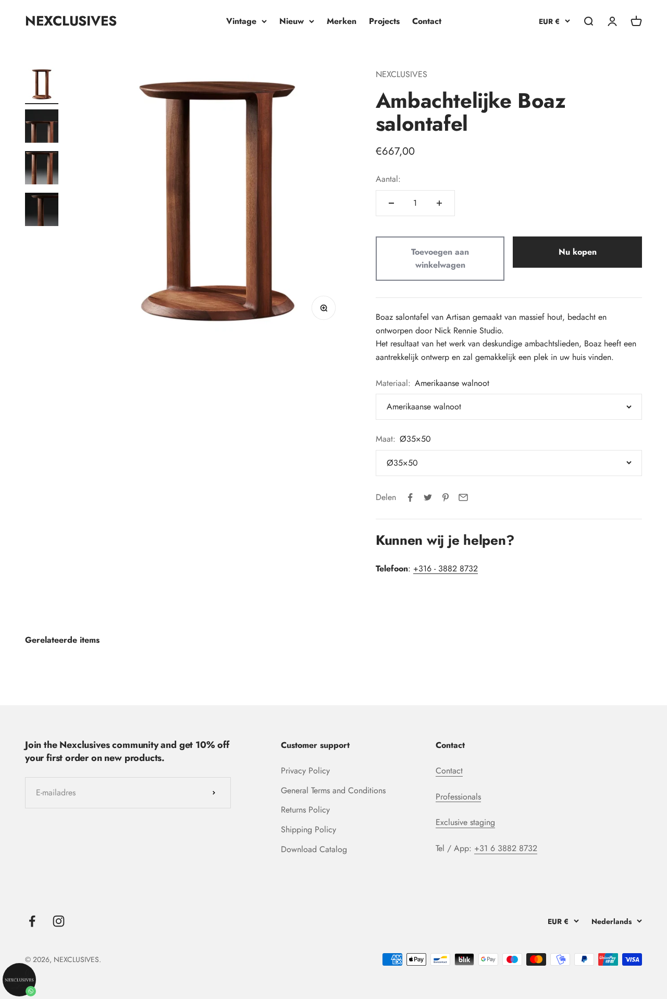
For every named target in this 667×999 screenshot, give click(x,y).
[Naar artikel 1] (41, 86)
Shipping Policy (308, 829)
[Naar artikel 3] (41, 169)
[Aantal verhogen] (439, 203)
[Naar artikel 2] (41, 127)
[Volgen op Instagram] (59, 921)
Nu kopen (578, 252)
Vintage (241, 21)
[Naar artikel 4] (41, 211)
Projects (384, 21)
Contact (426, 21)
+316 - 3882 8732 (445, 569)
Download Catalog (314, 849)
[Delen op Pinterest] (445, 497)
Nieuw (291, 21)
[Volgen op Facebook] (32, 921)
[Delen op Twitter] (428, 497)
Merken (341, 21)
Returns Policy (305, 810)
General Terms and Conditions (333, 790)
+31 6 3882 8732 (505, 848)
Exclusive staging (465, 822)
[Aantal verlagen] (391, 203)
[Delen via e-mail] (463, 497)
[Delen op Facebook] (410, 497)
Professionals (458, 797)
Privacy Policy (305, 771)
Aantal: (388, 179)
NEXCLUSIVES (401, 74)
